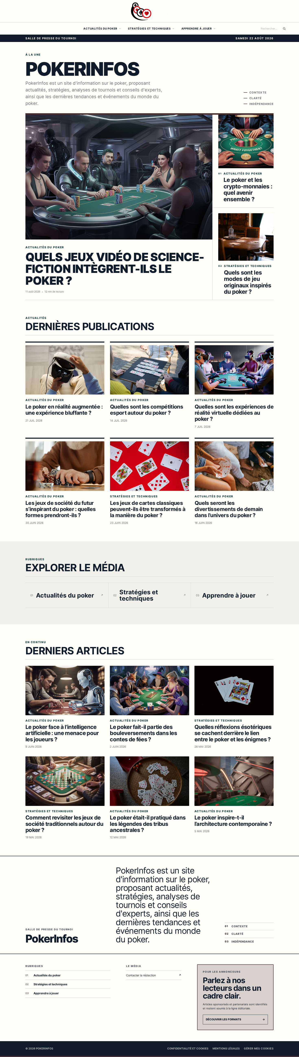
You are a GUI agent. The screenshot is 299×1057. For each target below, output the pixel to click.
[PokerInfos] (149, 11)
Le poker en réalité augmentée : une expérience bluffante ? (64, 409)
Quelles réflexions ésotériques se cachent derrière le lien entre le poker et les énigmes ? (233, 733)
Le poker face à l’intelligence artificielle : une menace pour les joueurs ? (62, 733)
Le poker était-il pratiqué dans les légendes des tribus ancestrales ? (148, 823)
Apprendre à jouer (196, 28)
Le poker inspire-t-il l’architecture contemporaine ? (233, 820)
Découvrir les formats (235, 1019)
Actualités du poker (100, 28)
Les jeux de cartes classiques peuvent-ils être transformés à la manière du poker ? (148, 509)
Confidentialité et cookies (187, 1048)
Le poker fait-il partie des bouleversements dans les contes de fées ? (143, 733)
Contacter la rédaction (153, 975)
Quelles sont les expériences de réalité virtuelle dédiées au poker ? (234, 412)
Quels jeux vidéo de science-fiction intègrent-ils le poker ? (114, 268)
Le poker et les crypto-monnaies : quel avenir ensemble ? (248, 189)
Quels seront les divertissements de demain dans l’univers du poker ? (229, 509)
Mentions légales (226, 1048)
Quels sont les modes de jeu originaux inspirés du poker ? (247, 282)
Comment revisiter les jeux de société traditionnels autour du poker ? (64, 823)
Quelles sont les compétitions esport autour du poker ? (146, 409)
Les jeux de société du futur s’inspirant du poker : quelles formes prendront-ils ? (60, 509)
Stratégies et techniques (149, 28)
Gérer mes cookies (259, 1048)
